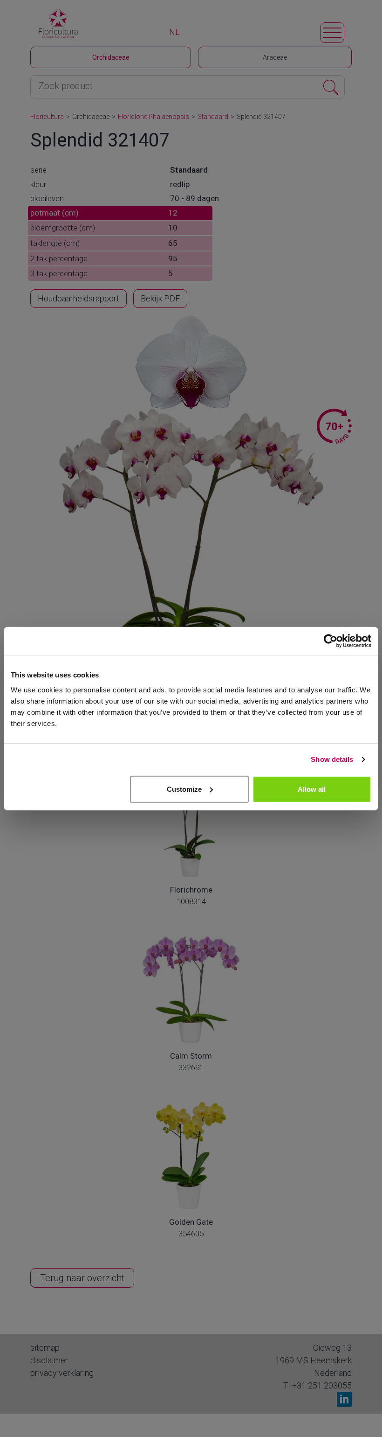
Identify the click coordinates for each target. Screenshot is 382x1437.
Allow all (312, 789)
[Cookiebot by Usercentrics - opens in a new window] (330, 641)
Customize (184, 789)
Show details (332, 759)
